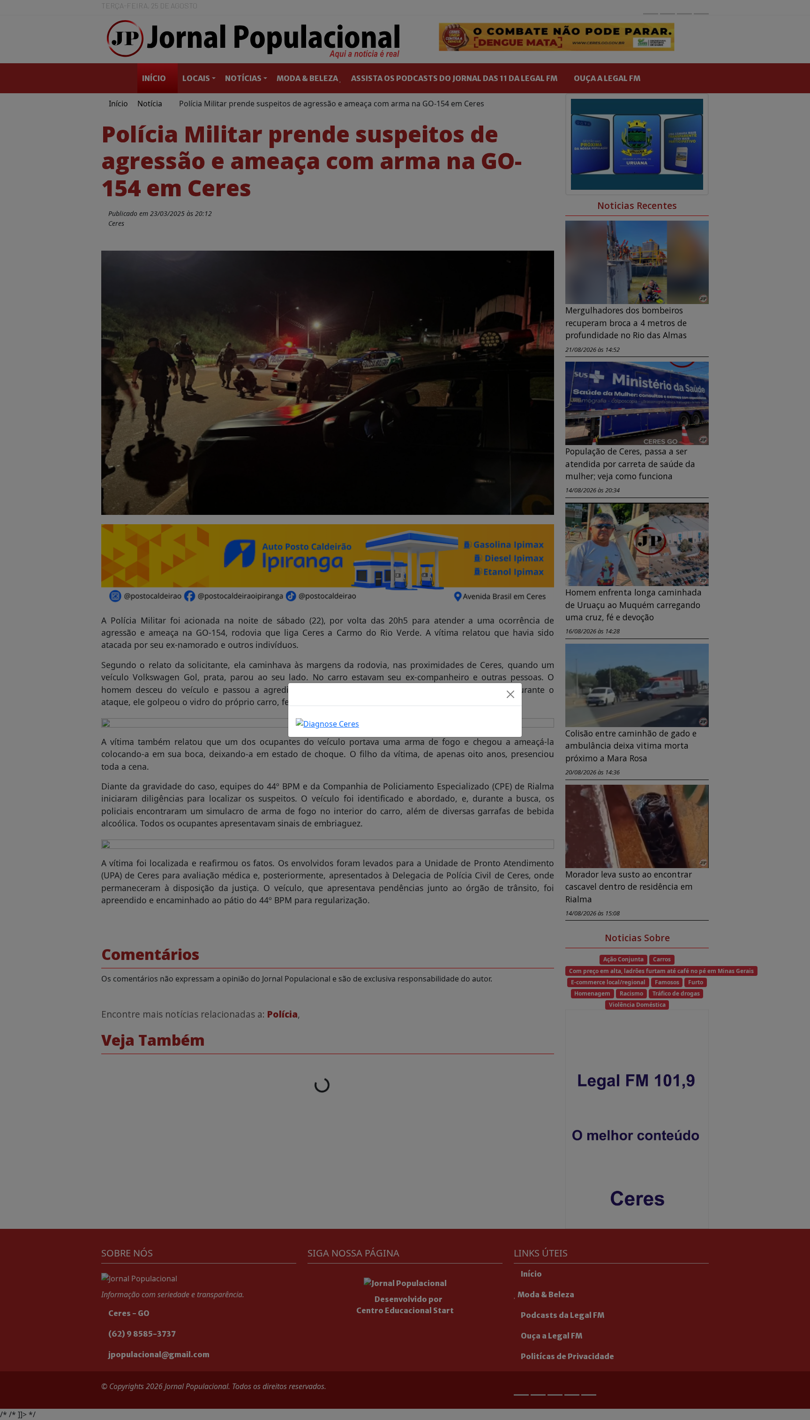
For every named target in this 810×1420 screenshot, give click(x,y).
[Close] (510, 694)
